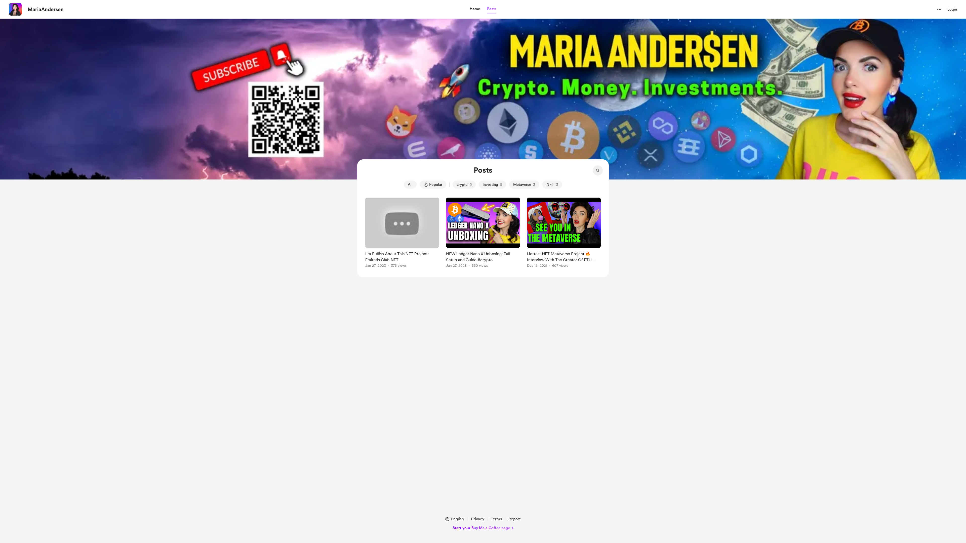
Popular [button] (435, 184)
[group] (402, 233)
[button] (475, 9)
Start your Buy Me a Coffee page (481, 528)
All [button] (410, 184)
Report (514, 519)
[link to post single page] (402, 233)
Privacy (477, 519)
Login (952, 9)
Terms (496, 519)
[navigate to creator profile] (15, 9)
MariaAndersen (46, 9)
